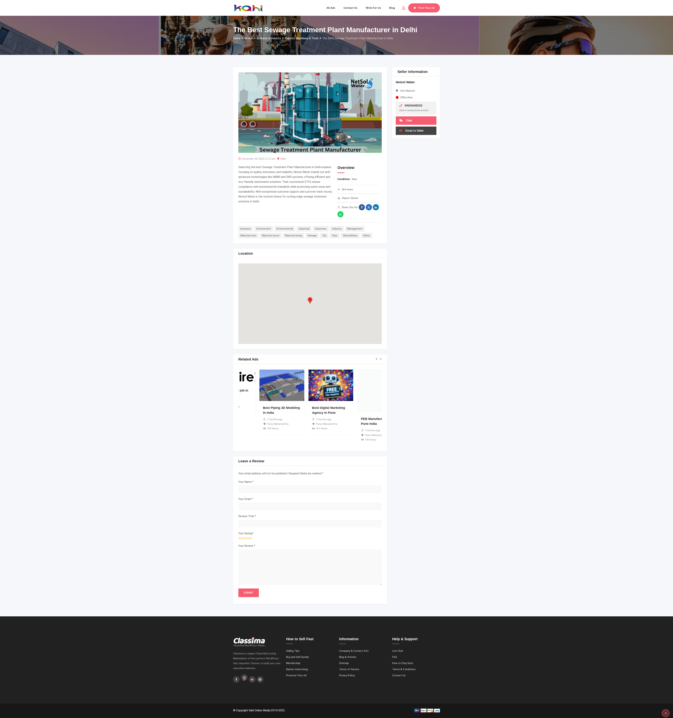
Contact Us (399, 675)
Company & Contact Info (354, 650)
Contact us (350, 7)
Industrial (304, 228)
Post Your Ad (426, 7)
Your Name (245, 482)
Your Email (245, 499)
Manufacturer (248, 235)
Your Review (246, 545)
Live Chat (397, 650)
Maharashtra (260, 424)
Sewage (312, 235)
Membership (293, 663)
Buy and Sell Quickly (297, 657)
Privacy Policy (347, 675)
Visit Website (407, 90)
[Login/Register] (403, 8)
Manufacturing (293, 235)
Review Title (247, 516)
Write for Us (373, 7)
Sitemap (344, 663)
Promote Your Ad (296, 675)
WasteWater (350, 235)
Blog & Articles (347, 657)
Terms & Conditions (404, 669)
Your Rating (245, 533)
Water (366, 235)
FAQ (394, 657)
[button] (310, 300)
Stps (334, 235)
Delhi (283, 158)
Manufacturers (270, 235)
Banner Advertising (297, 669)
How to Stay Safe (402, 663)
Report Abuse (350, 198)
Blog (392, 7)
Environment (263, 228)
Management (354, 228)
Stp (324, 235)
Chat (408, 120)
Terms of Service (349, 669)
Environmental (285, 228)
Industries (321, 228)
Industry (337, 228)
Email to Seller (414, 130)
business (245, 228)
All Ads (331, 7)
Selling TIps (293, 650)
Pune (249, 424)
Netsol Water (405, 82)
